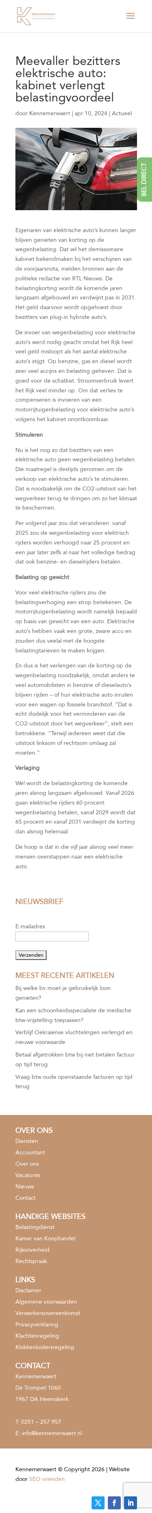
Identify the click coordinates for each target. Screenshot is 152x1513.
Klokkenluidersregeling (44, 1347)
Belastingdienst (35, 1227)
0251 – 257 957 (41, 1422)
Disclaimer (28, 1290)
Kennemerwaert (49, 113)
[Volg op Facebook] (114, 1502)
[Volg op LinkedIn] (130, 1502)
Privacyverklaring (36, 1324)
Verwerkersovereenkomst (47, 1313)
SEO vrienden (47, 1479)
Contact (25, 1198)
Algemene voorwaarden (46, 1302)
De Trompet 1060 (38, 1388)
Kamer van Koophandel (45, 1238)
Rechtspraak (31, 1261)
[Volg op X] (98, 1502)
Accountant (30, 1152)
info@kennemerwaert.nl (52, 1433)
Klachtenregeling (37, 1336)
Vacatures (27, 1175)
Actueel (122, 113)
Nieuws (24, 1186)
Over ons (27, 1164)
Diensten (26, 1141)
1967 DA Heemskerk (42, 1399)
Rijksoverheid (32, 1250)
